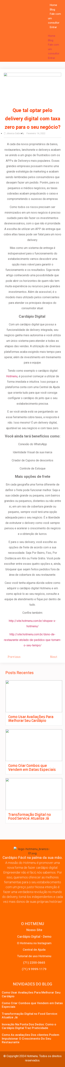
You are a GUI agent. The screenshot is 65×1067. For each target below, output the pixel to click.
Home (53, 5)
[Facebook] (13, 910)
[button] (52, 31)
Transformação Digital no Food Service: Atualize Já (29, 817)
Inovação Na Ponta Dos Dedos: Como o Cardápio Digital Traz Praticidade (29, 1026)
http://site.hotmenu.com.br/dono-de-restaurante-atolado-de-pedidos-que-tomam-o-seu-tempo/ (32, 640)
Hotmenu (12, 376)
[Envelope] (39, 910)
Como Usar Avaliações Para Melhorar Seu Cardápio (30, 719)
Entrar (53, 27)
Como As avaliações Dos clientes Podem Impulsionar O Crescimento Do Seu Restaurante (30, 1038)
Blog (52, 9)
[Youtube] (52, 910)
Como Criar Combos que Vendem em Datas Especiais (32, 768)
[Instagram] (26, 910)
